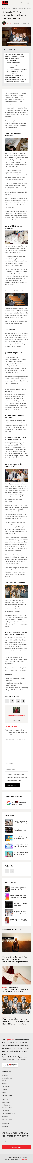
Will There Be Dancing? (12, 77)
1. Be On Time (12, 60)
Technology (6, 1086)
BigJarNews (9, 1040)
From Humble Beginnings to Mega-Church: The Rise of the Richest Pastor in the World (15, 1021)
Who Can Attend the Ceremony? (15, 75)
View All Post (16, 720)
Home (3, 8)
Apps (4, 1092)
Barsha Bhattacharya (13, 22)
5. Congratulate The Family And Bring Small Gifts (17, 72)
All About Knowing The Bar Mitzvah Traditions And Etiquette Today (16, 80)
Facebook (5, 1124)
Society (9, 8)
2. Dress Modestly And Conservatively (14, 63)
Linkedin (5, 1126)
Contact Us (6, 1102)
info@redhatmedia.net (17, 1060)
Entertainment (7, 1078)
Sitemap (5, 1116)
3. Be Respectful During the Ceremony (15, 66)
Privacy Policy (7, 1108)
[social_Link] (7, 871)
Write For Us (6, 1105)
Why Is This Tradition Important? (15, 56)
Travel (4, 1089)
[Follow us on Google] (16, 803)
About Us (5, 1099)
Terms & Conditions (8, 1113)
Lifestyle (5, 1081)
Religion (15, 8)
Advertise (5, 1111)
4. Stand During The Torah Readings (18, 69)
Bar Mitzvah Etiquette (12, 58)
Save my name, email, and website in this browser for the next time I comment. (17, 777)
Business (5, 1075)
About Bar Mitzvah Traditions (14, 54)
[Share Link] (7, 701)
